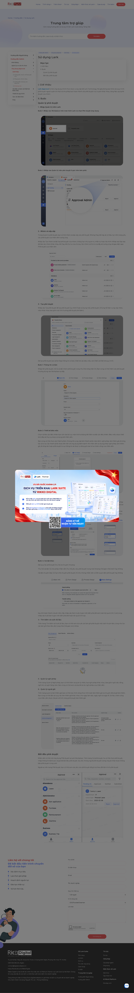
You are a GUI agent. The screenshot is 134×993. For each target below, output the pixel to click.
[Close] (117, 472)
